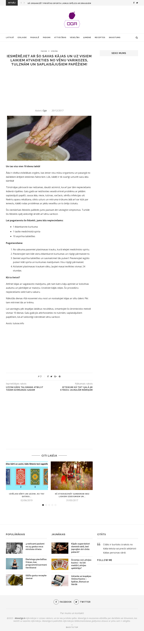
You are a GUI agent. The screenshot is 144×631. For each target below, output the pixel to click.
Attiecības (60, 37)
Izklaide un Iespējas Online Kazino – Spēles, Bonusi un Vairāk (81, 580)
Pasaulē (34, 37)
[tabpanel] (26, 481)
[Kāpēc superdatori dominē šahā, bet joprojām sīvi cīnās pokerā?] (59, 548)
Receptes (100, 37)
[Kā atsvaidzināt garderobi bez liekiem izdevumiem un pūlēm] (72, 475)
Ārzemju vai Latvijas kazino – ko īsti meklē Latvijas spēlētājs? (81, 564)
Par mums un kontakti (72, 613)
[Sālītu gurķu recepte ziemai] (14, 579)
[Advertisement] (49, 87)
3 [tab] (49, 505)
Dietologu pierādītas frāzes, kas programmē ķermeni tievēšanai (36, 563)
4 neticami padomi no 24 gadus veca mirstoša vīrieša (35, 546)
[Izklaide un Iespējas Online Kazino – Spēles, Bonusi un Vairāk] (59, 580)
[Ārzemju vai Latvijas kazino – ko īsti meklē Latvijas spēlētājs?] (59, 564)
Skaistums (114, 37)
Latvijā (10, 37)
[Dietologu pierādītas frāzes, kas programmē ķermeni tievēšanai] (14, 563)
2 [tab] (46, 505)
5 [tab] (55, 505)
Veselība (75, 37)
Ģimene (87, 37)
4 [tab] (52, 505)
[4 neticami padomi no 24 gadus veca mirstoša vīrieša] (14, 548)
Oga (45, 110)
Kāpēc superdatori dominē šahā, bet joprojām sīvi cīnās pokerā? (80, 548)
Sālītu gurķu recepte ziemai (36, 576)
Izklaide (22, 37)
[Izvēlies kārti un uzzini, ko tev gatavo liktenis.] (26, 475)
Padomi (47, 37)
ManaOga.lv (20, 618)
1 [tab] (43, 505)
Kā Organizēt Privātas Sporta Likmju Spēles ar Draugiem (59, 3)
